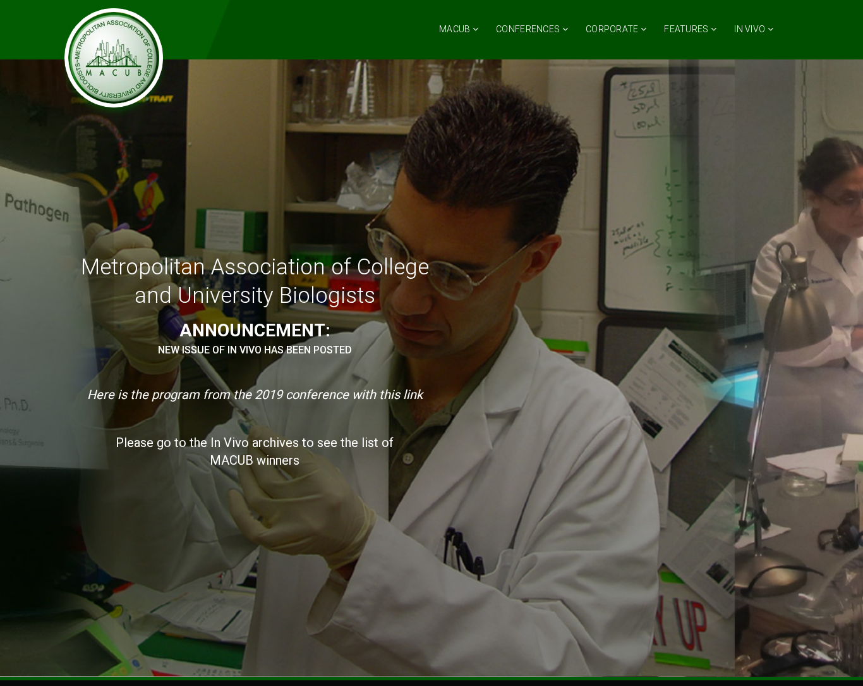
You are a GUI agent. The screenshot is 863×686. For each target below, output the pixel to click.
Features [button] (687, 29)
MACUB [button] (456, 29)
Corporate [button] (613, 29)
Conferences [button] (529, 29)
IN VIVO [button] (750, 29)
